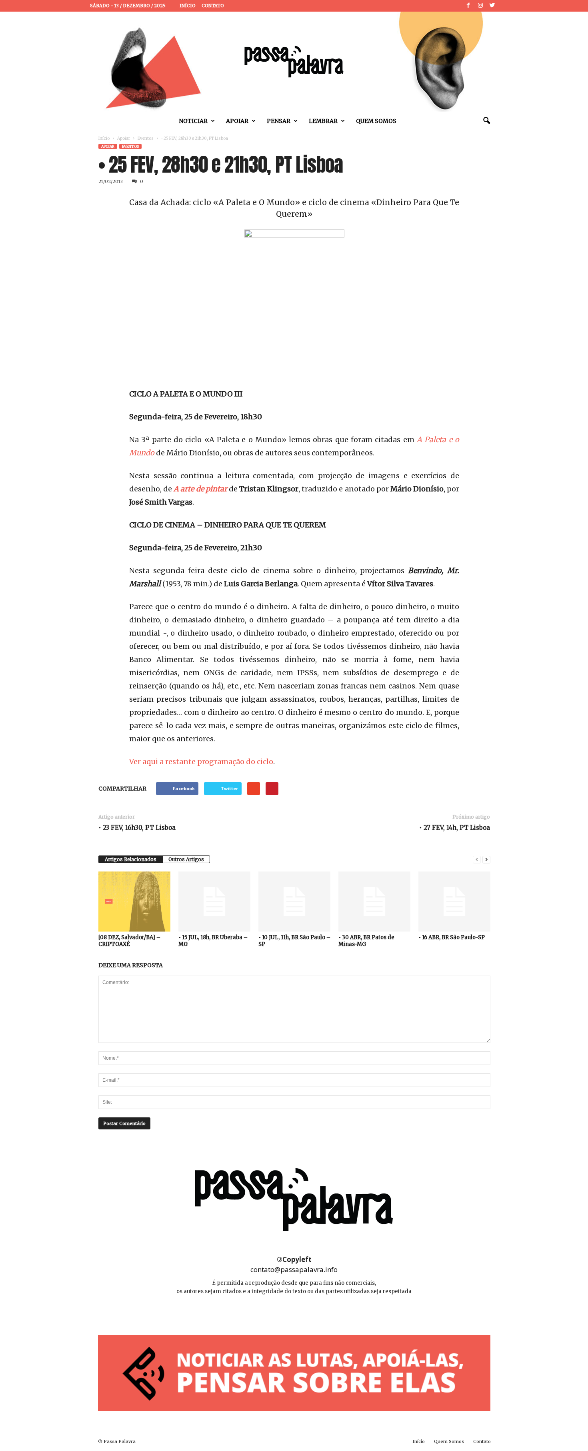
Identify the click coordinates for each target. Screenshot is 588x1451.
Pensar (278, 121)
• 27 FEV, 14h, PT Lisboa (454, 827)
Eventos (146, 138)
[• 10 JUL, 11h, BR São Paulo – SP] (294, 901)
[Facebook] (468, 6)
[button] (486, 121)
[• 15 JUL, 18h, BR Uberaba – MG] (214, 901)
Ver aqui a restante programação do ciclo (201, 761)
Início (188, 5)
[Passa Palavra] (294, 62)
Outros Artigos (186, 859)
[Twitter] (492, 6)
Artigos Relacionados (130, 859)
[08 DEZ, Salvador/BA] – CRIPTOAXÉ (129, 941)
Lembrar (323, 121)
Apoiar (237, 121)
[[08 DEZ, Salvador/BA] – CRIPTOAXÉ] (134, 901)
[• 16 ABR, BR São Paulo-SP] (454, 901)
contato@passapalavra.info (294, 1269)
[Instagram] (480, 6)
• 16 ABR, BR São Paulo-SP (451, 937)
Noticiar (193, 121)
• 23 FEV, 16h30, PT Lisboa (137, 827)
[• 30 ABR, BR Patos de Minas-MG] (374, 901)
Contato (213, 5)
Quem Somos (376, 121)
